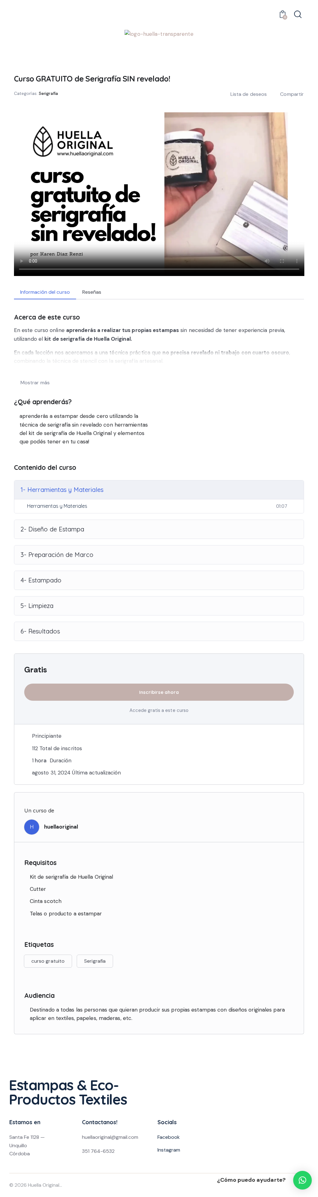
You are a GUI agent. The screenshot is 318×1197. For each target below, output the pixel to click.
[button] (302, 1180)
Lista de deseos (248, 94)
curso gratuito (48, 961)
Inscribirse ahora (159, 692)
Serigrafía (48, 93)
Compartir (292, 94)
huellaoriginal (61, 826)
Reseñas (92, 292)
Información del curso (45, 292)
